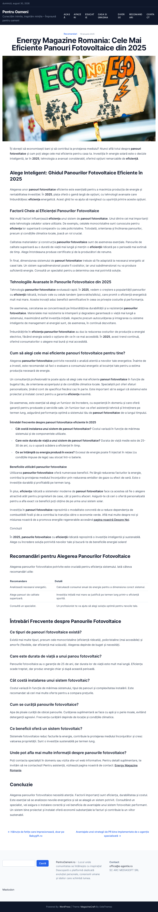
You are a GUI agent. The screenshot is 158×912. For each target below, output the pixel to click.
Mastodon (8, 889)
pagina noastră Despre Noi (111, 519)
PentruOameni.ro (65, 862)
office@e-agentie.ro (121, 866)
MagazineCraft (88, 906)
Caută (42, 863)
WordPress (65, 906)
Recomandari (70, 33)
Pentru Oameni (15, 12)
